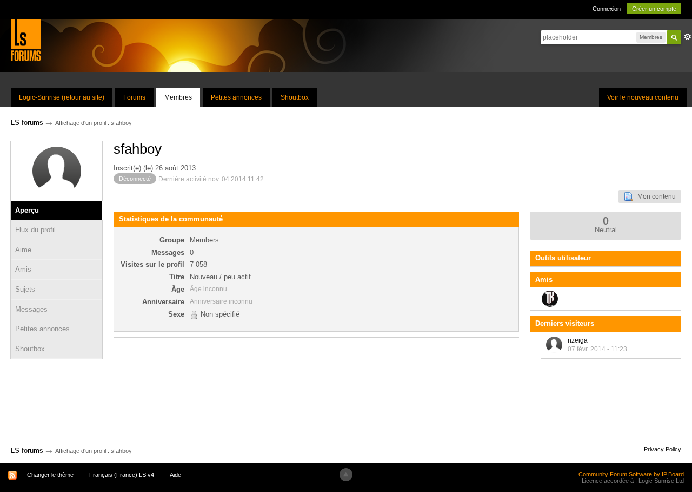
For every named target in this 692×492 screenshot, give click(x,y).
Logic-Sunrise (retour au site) (61, 97)
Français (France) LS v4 (121, 474)
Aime (23, 250)
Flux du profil (35, 230)
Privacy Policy (662, 449)
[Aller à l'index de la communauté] (26, 40)
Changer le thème (50, 474)
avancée (687, 36)
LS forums (27, 451)
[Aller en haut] (346, 474)
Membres (178, 97)
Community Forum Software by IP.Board (631, 474)
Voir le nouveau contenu (642, 97)
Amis (23, 269)
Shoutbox (295, 97)
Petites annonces (236, 97)
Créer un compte (654, 8)
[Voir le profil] (554, 345)
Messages (31, 309)
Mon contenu (654, 196)
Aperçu (27, 210)
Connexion (607, 8)
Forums (134, 97)
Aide (175, 474)
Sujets (25, 289)
